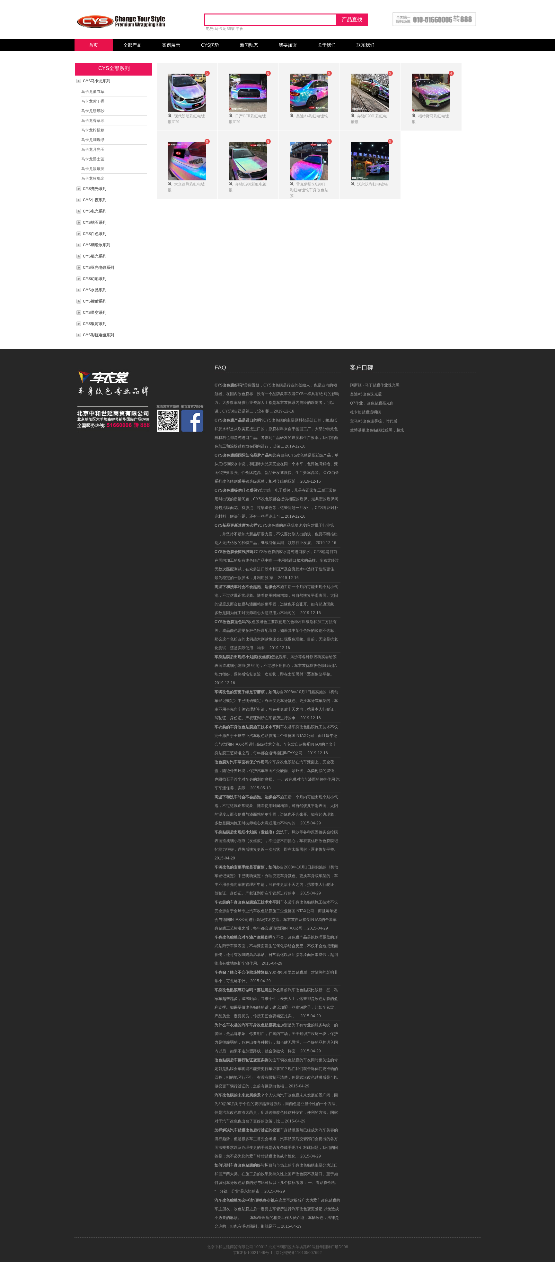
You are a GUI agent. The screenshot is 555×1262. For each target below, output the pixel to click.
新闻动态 (249, 45)
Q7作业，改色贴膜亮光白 (372, 403)
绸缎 (231, 28)
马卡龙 (220, 28)
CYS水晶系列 (94, 290)
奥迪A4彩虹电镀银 (312, 115)
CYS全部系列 (114, 68)
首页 (93, 45)
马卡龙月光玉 (92, 149)
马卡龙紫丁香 (92, 101)
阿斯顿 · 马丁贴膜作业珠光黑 (375, 385)
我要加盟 (288, 45)
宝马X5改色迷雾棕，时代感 (373, 421)
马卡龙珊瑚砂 (92, 111)
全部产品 (132, 45)
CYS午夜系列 (94, 200)
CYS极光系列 (94, 256)
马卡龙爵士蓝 (92, 159)
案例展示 (171, 45)
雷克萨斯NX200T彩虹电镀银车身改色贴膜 (309, 189)
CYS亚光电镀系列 (98, 267)
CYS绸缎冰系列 (96, 245)
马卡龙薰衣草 (92, 91)
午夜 (239, 28)
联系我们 (365, 45)
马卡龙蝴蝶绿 (92, 140)
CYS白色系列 (94, 234)
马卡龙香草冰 (92, 120)
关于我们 (327, 45)
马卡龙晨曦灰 (92, 169)
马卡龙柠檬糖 (92, 130)
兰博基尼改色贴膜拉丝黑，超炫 (377, 430)
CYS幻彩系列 (94, 279)
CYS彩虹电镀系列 (98, 335)
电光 (210, 28)
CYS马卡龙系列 (96, 81)
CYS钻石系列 (94, 222)
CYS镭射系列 (94, 301)
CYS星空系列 (94, 312)
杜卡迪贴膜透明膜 (365, 412)
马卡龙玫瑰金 (92, 178)
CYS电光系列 (94, 211)
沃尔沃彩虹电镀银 (372, 183)
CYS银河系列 (94, 324)
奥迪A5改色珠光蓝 (366, 394)
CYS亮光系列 (94, 188)
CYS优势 (210, 45)
